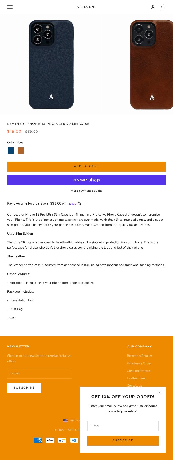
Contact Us (135, 385)
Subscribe (122, 440)
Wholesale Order (139, 363)
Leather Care (136, 378)
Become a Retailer (139, 356)
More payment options (86, 191)
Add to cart (86, 166)
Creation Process (139, 371)
